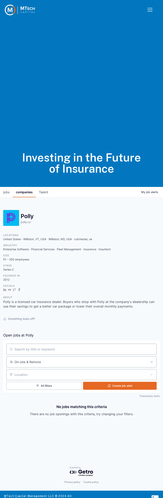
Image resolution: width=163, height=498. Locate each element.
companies (24, 192)
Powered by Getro (150, 396)
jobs (6, 192)
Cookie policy (91, 482)
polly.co (26, 222)
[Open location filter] (151, 374)
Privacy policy (72, 482)
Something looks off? (21, 318)
